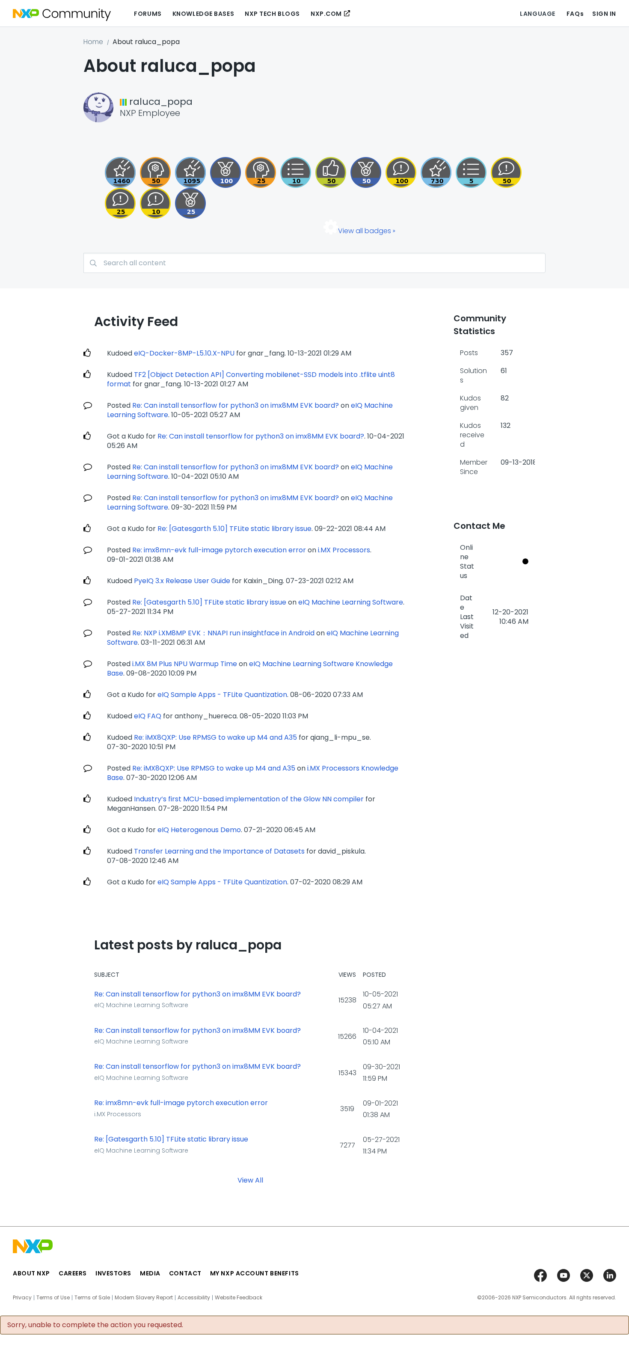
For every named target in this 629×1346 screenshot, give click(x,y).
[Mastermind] (260, 172)
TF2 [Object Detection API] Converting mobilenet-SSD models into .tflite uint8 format (251, 379)
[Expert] (506, 172)
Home (93, 42)
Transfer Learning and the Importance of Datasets (219, 851)
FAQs (575, 13)
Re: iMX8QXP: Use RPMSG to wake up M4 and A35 (215, 737)
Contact (185, 1273)
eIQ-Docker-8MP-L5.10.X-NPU (184, 353)
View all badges (364, 231)
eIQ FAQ (147, 716)
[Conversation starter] (471, 172)
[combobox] (314, 263)
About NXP (31, 1273)
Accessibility (194, 1297)
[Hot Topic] (295, 172)
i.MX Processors (344, 550)
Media (150, 1273)
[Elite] (190, 203)
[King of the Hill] (365, 172)
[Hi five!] (330, 172)
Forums (147, 13)
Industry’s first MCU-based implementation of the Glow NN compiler (249, 799)
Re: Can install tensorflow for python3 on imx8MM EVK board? (235, 405)
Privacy (22, 1297)
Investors (113, 1273)
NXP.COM (326, 13)
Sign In (604, 13)
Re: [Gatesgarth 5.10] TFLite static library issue (234, 529)
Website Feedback (238, 1297)
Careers (73, 1273)
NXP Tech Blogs (272, 13)
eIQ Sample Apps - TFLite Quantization (222, 695)
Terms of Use (53, 1297)
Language (537, 13)
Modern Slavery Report (144, 1297)
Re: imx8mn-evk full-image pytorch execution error (219, 550)
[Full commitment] (436, 172)
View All (250, 1180)
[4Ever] (120, 172)
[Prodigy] (155, 172)
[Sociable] (155, 203)
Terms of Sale (92, 1297)
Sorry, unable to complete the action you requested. (95, 1325)
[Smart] (120, 203)
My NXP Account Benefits (254, 1273)
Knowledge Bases (203, 13)
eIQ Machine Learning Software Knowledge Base (250, 668)
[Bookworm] (401, 172)
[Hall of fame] (225, 172)
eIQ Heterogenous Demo (199, 830)
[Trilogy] (190, 172)
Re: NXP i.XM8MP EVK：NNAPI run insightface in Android (223, 633)
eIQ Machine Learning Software (350, 602)
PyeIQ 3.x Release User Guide (182, 581)
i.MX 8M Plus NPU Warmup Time (184, 664)
